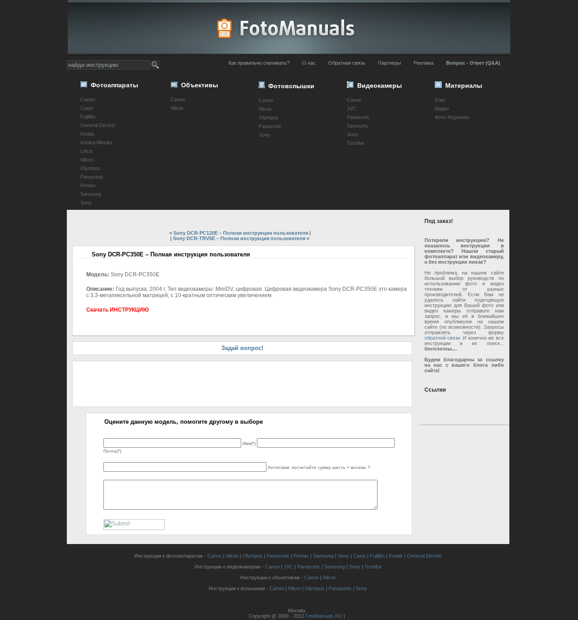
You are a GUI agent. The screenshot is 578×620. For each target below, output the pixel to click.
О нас (309, 63)
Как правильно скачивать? (258, 63)
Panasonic (91, 177)
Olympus (90, 168)
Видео (442, 108)
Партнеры (389, 63)
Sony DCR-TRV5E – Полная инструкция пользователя (239, 238)
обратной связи (442, 338)
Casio (86, 108)
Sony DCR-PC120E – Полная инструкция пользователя (240, 233)
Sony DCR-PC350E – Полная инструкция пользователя (171, 254)
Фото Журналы (452, 117)
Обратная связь (346, 63)
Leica (86, 151)
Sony (86, 202)
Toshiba (355, 143)
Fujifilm (87, 116)
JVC (351, 108)
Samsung (90, 194)
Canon (87, 99)
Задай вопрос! (242, 348)
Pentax (88, 185)
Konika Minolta (96, 142)
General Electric (98, 125)
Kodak (87, 134)
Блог (440, 100)
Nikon (86, 159)
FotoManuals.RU (323, 616)
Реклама (424, 63)
